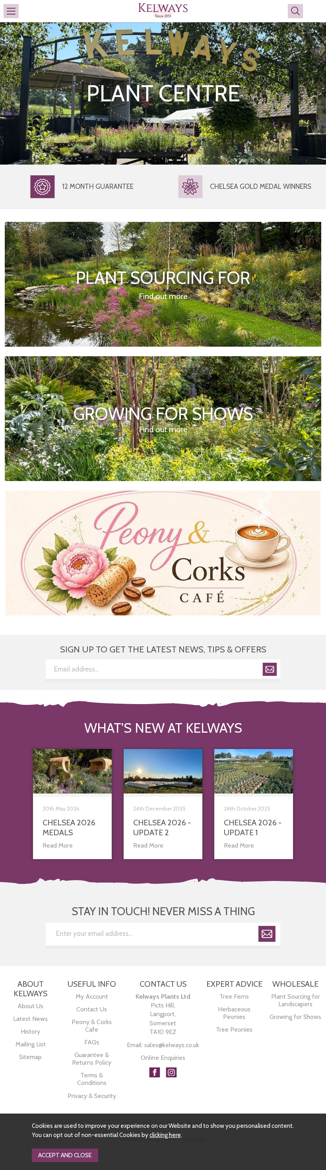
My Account (92, 996)
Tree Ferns (234, 996)
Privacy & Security (92, 1096)
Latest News (30, 1019)
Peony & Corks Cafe (92, 1025)
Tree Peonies (234, 1029)
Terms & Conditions (92, 1079)
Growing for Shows (295, 1017)
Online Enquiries (163, 1057)
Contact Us (91, 1009)
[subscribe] (269, 671)
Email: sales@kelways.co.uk (163, 1045)
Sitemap (30, 1057)
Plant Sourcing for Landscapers (295, 1000)
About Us (30, 1006)
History (30, 1031)
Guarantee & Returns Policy (91, 1058)
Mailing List (31, 1044)
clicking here (165, 1135)
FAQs (91, 1042)
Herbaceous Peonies (234, 1013)
